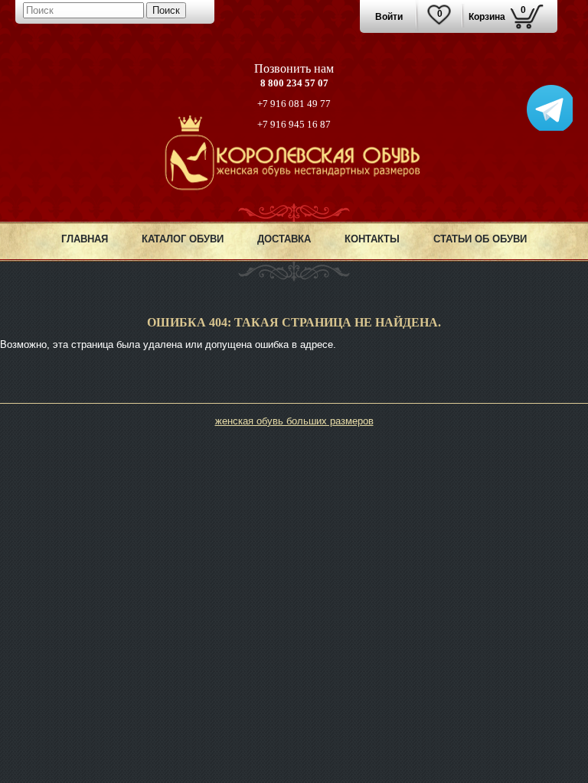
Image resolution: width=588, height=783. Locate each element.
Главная (84, 239)
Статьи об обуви (480, 239)
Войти (389, 16)
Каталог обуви (183, 239)
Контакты (372, 239)
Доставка (284, 239)
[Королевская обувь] (294, 187)
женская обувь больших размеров (294, 421)
